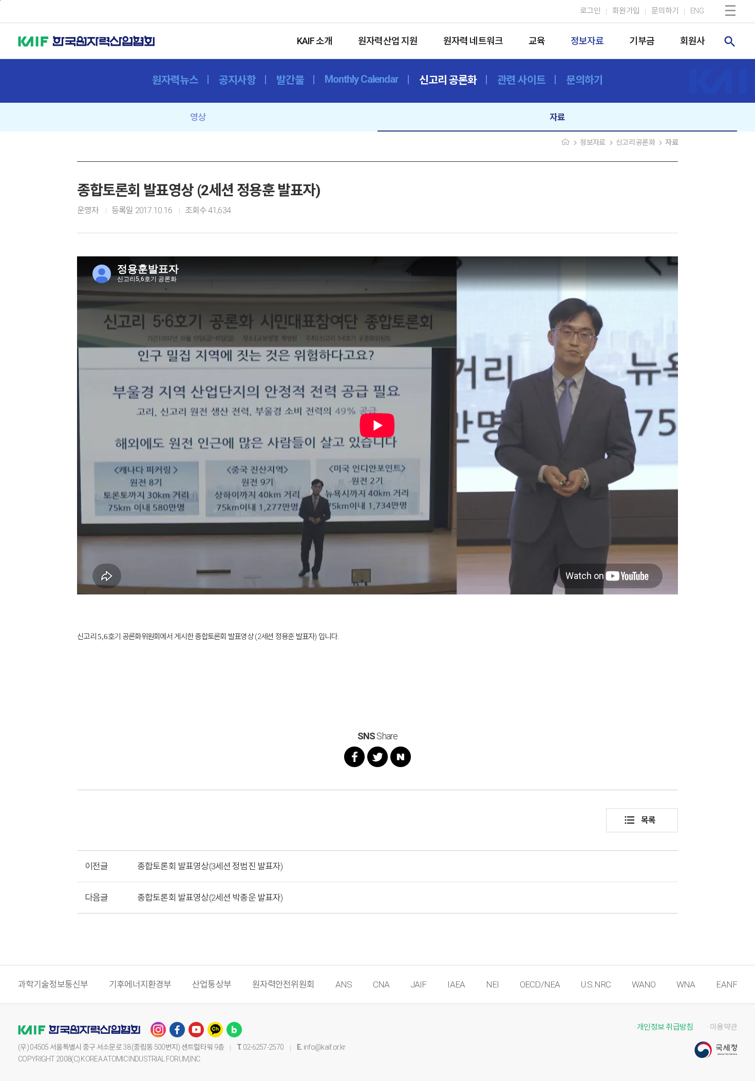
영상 (197, 117)
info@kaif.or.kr (325, 1047)
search (730, 41)
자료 (557, 117)
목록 (639, 820)
